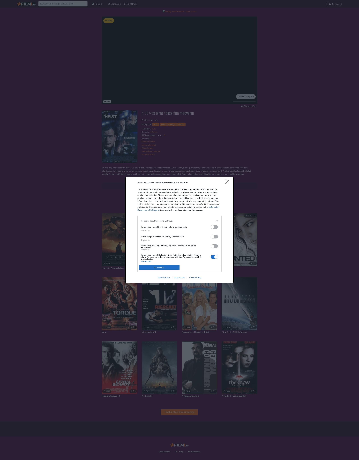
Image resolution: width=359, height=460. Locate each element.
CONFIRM (159, 268)
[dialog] (179, 230)
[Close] (228, 182)
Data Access (179, 277)
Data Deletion (164, 277)
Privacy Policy (195, 277)
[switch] (214, 227)
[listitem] (179, 220)
